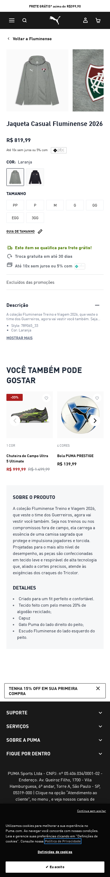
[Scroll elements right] (95, 420)
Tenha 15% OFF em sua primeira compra (43, 691)
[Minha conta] (85, 20)
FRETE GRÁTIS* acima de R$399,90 (55, 6)
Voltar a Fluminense (32, 38)
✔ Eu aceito (55, 867)
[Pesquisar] (24, 20)
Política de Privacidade (63, 841)
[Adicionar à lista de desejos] (46, 398)
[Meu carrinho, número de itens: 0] (98, 20)
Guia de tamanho (20, 231)
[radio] (15, 177)
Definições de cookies (55, 852)
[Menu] (11, 20)
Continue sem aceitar (91, 811)
